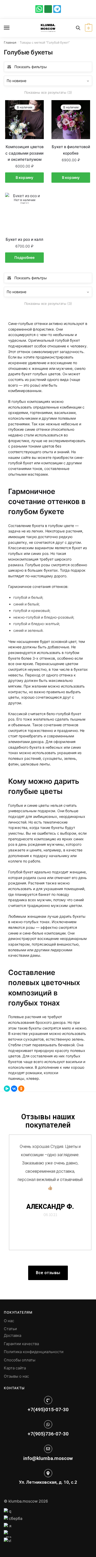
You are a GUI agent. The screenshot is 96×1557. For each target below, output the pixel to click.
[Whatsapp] (39, 9)
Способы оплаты (19, 1360)
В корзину (24, 177)
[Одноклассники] (21, 1088)
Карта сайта (15, 1368)
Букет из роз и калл (24, 239)
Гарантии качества (21, 1343)
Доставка (12, 1335)
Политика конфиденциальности (33, 1351)
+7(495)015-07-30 (48, 1409)
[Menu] (11, 28)
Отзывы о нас (16, 1376)
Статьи (10, 1328)
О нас (9, 1320)
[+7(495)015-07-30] (48, 1400)
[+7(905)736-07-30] (48, 1424)
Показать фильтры (30, 67)
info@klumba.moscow (48, 1458)
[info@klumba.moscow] (48, 1449)
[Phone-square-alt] (48, 9)
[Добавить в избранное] (37, 106)
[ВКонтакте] (14, 1088)
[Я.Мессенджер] (7, 1088)
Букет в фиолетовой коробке (71, 149)
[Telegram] (57, 9)
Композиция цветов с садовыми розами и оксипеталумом (24, 153)
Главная (10, 42)
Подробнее (24, 257)
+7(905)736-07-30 (48, 1434)
